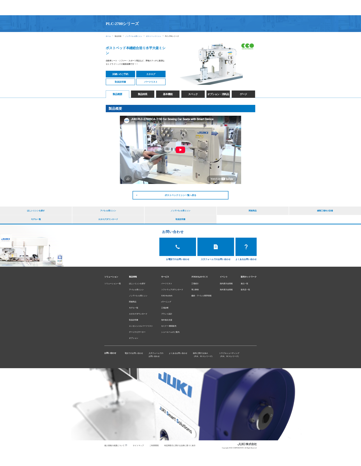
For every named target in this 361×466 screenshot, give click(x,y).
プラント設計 (166, 314)
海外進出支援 (166, 320)
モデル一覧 (36, 219)
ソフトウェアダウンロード (172, 290)
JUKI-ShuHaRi (166, 296)
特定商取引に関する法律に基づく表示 (179, 445)
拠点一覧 (244, 283)
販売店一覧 (245, 290)
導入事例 (195, 290)
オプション (133, 338)
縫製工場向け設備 (325, 211)
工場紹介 (195, 283)
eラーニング (166, 302)
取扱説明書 (120, 82)
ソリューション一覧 (112, 283)
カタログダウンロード (108, 219)
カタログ (150, 74)
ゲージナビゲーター (137, 332)
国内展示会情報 (226, 283)
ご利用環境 (154, 445)
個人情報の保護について (114, 445)
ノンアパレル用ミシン (133, 36)
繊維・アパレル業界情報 (201, 296)
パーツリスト (151, 82)
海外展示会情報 (226, 290)
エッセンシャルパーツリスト (141, 326)
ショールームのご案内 (170, 332)
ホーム (108, 36)
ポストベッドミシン (153, 36)
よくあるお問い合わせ (178, 353)
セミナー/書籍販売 (168, 326)
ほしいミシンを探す (36, 211)
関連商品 (253, 211)
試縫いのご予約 (120, 74)
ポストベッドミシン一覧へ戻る (180, 195)
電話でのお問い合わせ (134, 353)
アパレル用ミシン (108, 211)
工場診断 (165, 308)
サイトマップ (138, 445)
